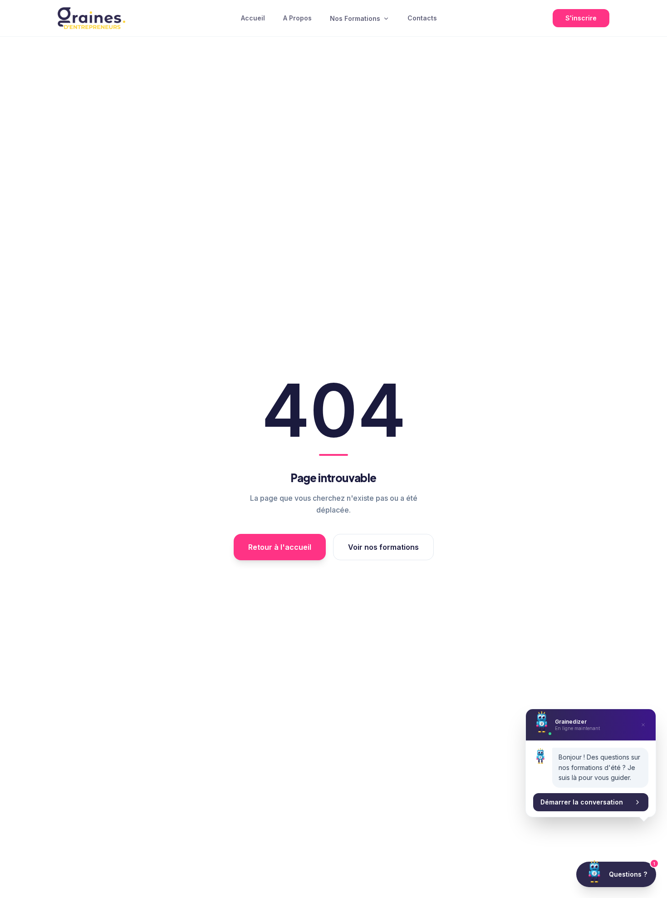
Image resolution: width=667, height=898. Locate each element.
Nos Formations (355, 18)
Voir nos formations (383, 547)
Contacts (422, 18)
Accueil (253, 18)
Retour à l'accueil (279, 547)
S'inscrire (581, 18)
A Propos (297, 18)
